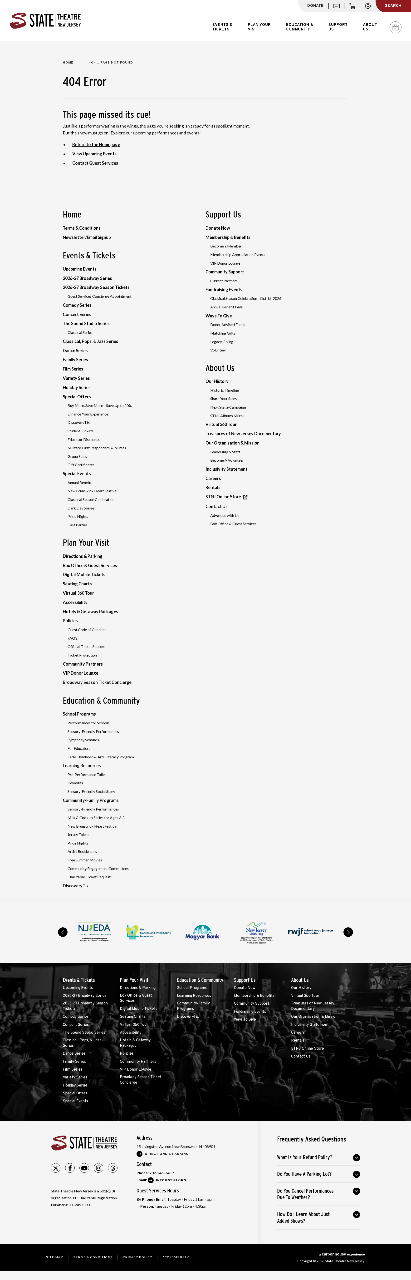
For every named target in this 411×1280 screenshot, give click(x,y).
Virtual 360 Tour (78, 593)
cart (354, 8)
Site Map (54, 1257)
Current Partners (224, 280)
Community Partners (83, 664)
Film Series (73, 368)
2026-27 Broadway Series (87, 278)
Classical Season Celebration (91, 499)
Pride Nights (78, 516)
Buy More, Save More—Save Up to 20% (100, 405)
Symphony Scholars (83, 739)
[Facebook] (70, 1168)
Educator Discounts (84, 439)
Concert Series (77, 314)
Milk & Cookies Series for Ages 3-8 (96, 817)
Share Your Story (223, 398)
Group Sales (77, 456)
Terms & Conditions (82, 228)
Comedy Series (77, 305)
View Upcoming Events (94, 153)
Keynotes (75, 783)
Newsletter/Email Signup (87, 237)
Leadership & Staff (225, 452)
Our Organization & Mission (232, 442)
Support (338, 27)
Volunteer (218, 350)
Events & (222, 27)
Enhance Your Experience (88, 414)
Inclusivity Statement (226, 469)
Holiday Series (77, 387)
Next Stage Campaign (228, 407)
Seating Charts (77, 583)
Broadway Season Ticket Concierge (97, 682)
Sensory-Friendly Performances (93, 731)
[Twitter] (55, 1168)
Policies (70, 620)
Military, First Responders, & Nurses (97, 447)
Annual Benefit (80, 482)
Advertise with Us (224, 515)
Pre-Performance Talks (87, 774)
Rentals (213, 487)
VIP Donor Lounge (80, 673)
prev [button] (63, 932)
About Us (220, 368)
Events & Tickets (89, 255)
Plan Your (259, 27)
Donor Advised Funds (227, 324)
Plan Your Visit (86, 543)
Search (393, 6)
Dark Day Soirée (81, 508)
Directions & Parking (83, 556)
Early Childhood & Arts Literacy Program (101, 757)
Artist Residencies (82, 851)
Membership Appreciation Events (237, 254)
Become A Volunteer (227, 460)
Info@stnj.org (171, 1180)
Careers (213, 478)
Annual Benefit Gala (226, 307)
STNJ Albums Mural (227, 415)
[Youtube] (84, 1168)
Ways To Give (219, 315)
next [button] (348, 932)
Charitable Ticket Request (89, 877)
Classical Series (80, 332)
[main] (205, 471)
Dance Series (75, 350)
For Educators (79, 748)
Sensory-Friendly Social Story (91, 791)
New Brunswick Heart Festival (92, 491)
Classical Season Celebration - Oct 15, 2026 (245, 298)
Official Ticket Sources (86, 646)
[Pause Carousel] (335, 919)
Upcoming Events (80, 269)
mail (338, 8)
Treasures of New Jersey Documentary (243, 433)
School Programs (79, 714)
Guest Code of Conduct (87, 629)
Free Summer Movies (85, 860)
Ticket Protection (82, 655)
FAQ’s (73, 638)
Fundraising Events (224, 289)
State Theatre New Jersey (45, 21)
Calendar (395, 27)
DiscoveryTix (79, 422)
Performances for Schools (89, 723)
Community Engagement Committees (98, 868)
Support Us (223, 214)
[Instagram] (98, 1168)
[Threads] (112, 1168)
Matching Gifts (222, 333)
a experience (342, 1254)
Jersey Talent (78, 834)
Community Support (225, 271)
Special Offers (77, 396)
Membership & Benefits (228, 237)
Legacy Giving (221, 341)
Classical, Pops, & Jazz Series (90, 341)
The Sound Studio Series (86, 323)
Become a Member (226, 246)
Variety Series (76, 378)
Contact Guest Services (95, 163)
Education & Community (101, 701)
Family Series (75, 359)
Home (68, 63)
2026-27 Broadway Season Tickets (96, 287)
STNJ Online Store (223, 496)
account (370, 8)
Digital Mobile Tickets (84, 574)
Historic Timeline (224, 390)
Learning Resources (82, 765)
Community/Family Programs (91, 800)
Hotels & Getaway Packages (90, 611)
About (370, 27)
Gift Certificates (81, 464)
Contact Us (217, 506)
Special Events (77, 473)
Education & (299, 27)
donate (315, 6)
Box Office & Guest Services (90, 565)
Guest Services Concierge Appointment (100, 296)
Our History (217, 381)
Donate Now (218, 228)
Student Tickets (80, 431)
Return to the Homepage (96, 144)
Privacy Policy (137, 1257)
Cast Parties (78, 525)
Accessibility (75, 602)
